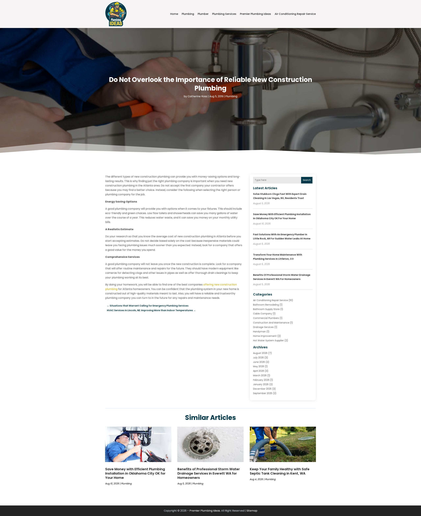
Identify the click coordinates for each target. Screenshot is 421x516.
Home (174, 14)
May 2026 (258, 366)
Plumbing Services (224, 14)
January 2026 (261, 384)
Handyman (259, 331)
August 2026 (260, 353)
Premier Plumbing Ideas (255, 14)
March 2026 (260, 375)
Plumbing (188, 14)
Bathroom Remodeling (266, 304)
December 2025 (262, 388)
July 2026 (258, 357)
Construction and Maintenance (271, 322)
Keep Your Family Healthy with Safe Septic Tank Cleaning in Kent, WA (280, 471)
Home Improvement (265, 336)
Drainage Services (263, 327)
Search (307, 180)
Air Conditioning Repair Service (295, 14)
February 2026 (261, 380)
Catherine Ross (197, 96)
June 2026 (259, 362)
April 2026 (258, 371)
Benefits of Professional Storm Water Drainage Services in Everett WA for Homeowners (208, 473)
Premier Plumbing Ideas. (205, 511)
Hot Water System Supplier (268, 340)
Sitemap (252, 511)
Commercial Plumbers (266, 318)
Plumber (203, 14)
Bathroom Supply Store (266, 309)
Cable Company (262, 313)
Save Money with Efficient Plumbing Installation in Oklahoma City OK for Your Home (135, 473)
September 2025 (262, 393)
